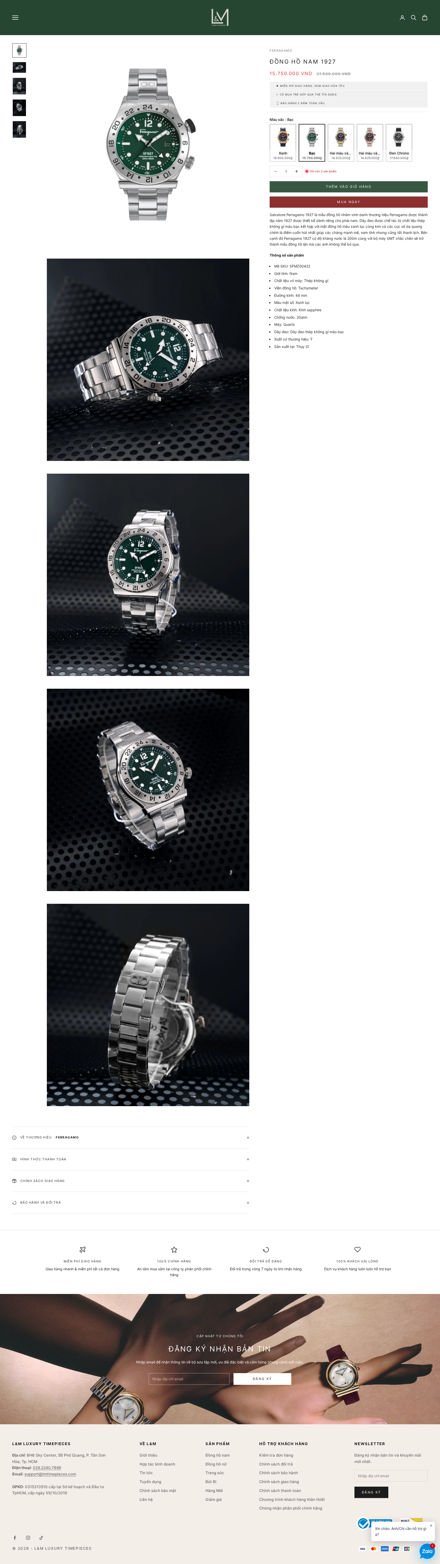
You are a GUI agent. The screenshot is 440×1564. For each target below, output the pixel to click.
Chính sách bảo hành (278, 1472)
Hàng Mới (214, 1490)
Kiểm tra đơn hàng (276, 1455)
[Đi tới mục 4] (19, 108)
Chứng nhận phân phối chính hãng (290, 1508)
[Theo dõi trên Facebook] (14, 1537)
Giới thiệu (148, 1455)
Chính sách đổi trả (276, 1464)
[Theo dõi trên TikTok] (41, 1537)
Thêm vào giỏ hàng (349, 187)
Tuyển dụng (150, 1481)
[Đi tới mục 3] (19, 86)
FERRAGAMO (281, 50)
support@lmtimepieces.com (50, 1474)
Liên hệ (146, 1499)
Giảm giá (213, 1499)
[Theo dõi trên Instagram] (28, 1537)
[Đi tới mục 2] (19, 67)
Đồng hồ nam (217, 1455)
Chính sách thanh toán (280, 1490)
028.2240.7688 (47, 1467)
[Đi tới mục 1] (19, 50)
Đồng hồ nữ (216, 1464)
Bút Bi (210, 1481)
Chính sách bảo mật (158, 1490)
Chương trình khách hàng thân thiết (292, 1499)
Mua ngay (348, 202)
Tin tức (146, 1472)
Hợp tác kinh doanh (157, 1464)
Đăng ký (262, 1379)
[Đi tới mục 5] (19, 129)
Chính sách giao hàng (279, 1481)
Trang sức (214, 1472)
